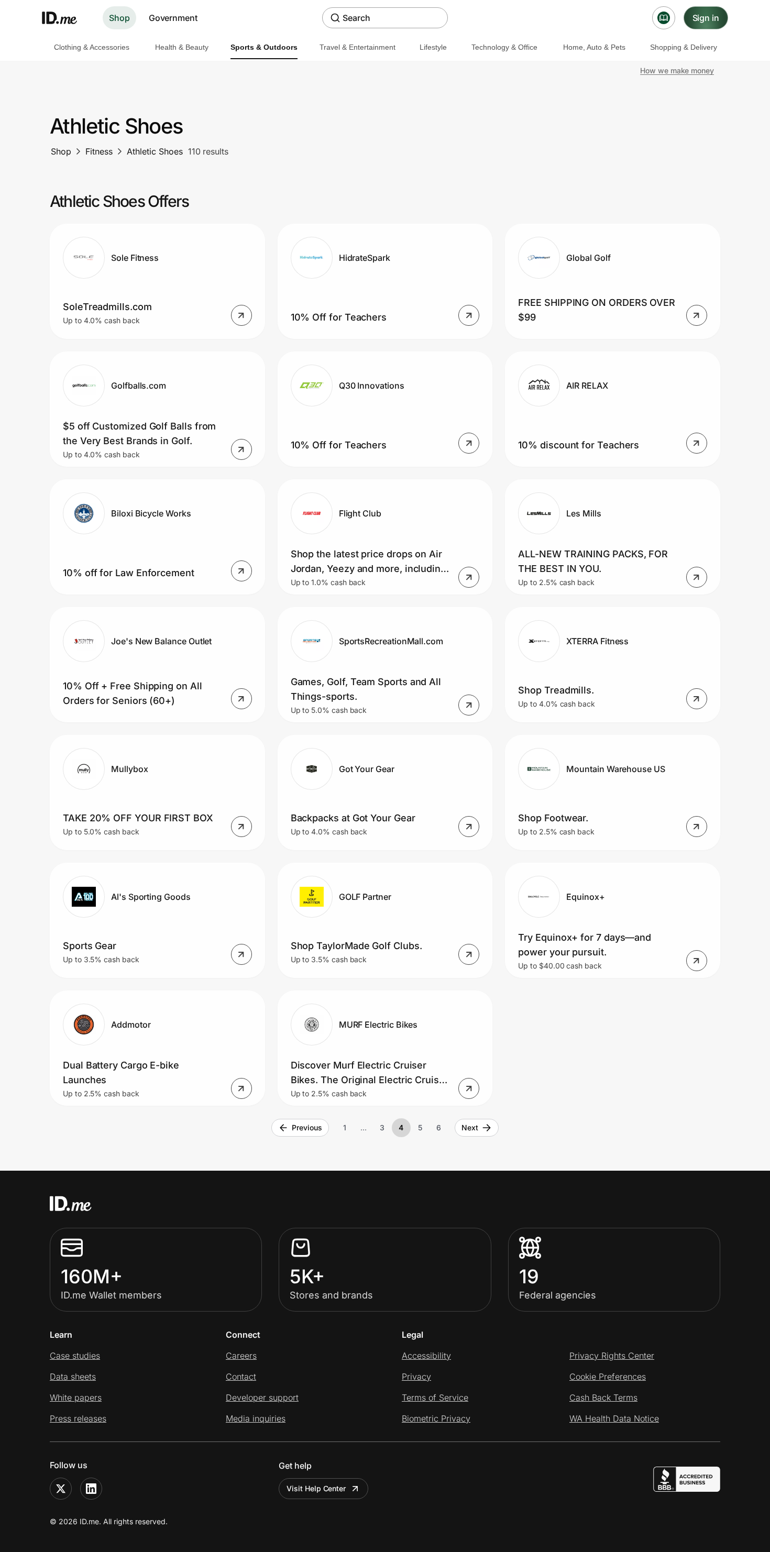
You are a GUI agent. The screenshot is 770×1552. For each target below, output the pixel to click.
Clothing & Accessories (91, 47)
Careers (241, 1355)
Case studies (75, 1355)
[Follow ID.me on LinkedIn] (91, 1489)
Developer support (262, 1397)
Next (469, 1127)
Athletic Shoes (155, 151)
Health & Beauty (181, 47)
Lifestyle (433, 47)
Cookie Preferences (607, 1376)
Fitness (99, 151)
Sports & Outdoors (264, 47)
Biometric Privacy (436, 1418)
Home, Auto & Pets (594, 47)
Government (173, 18)
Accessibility (426, 1355)
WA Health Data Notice (614, 1418)
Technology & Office (504, 47)
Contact (241, 1376)
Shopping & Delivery (683, 47)
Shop (119, 18)
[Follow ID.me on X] (61, 1489)
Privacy (416, 1376)
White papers (76, 1397)
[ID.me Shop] (66, 18)
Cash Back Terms (603, 1397)
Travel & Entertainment (357, 47)
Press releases (78, 1418)
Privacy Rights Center (611, 1355)
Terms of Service (435, 1397)
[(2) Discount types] (663, 17)
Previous (307, 1127)
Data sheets (73, 1376)
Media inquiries (255, 1418)
